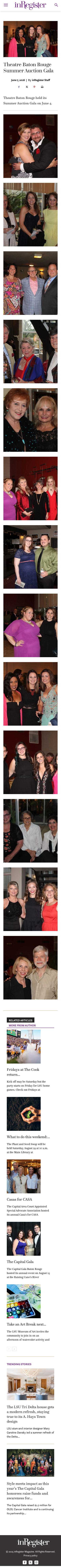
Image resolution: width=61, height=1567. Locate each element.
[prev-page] (9, 1349)
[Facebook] (18, 87)
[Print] (42, 87)
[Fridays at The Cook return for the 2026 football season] (24, 1047)
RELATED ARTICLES (20, 1020)
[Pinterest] (34, 87)
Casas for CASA (19, 1199)
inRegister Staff (41, 80)
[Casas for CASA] (24, 1176)
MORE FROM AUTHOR (22, 1025)
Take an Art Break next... (26, 1324)
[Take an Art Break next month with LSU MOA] (24, 1301)
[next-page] (14, 1349)
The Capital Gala (20, 1261)
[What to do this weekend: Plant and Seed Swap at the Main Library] (24, 1114)
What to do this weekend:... (28, 1137)
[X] (26, 87)
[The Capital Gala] (24, 1239)
